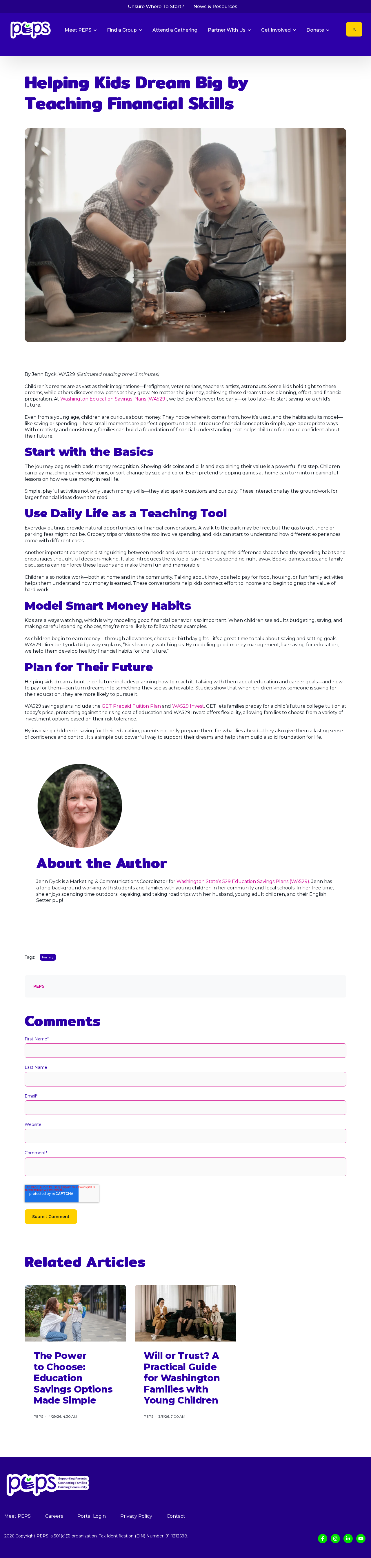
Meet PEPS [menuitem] (17, 1516)
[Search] (354, 29)
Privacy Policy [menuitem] (136, 1516)
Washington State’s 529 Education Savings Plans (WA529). (244, 881)
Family (225, 47)
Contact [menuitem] (176, 1516)
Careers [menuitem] (54, 1516)
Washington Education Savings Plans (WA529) (113, 399)
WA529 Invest (188, 706)
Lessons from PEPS (353, 47)
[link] (30, 29)
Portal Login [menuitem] (91, 1516)
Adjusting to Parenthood (259, 47)
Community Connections (308, 47)
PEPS (39, 986)
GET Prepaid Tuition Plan (131, 706)
